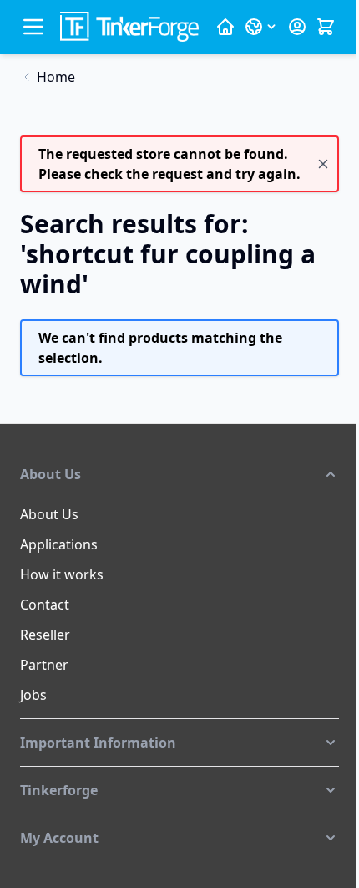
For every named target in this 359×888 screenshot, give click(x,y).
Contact (44, 604)
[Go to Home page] (129, 27)
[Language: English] (261, 26)
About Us (49, 514)
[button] (179, 474)
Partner (44, 665)
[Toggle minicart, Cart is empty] (325, 26)
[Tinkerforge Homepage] (225, 26)
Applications (59, 544)
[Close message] (323, 163)
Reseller (45, 634)
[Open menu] (33, 26)
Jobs (33, 695)
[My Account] (297, 26)
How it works (62, 574)
